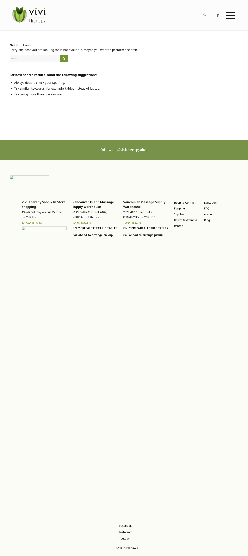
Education (210, 202)
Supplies (179, 214)
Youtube (124, 538)
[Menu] (230, 15)
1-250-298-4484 (32, 223)
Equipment (181, 208)
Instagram (125, 532)
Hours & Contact (184, 202)
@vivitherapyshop (133, 150)
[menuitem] (193, 15)
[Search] (204, 15)
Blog (207, 220)
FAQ (206, 208)
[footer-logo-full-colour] (29, 15)
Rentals (178, 226)
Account (209, 214)
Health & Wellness (185, 220)
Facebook (125, 525)
